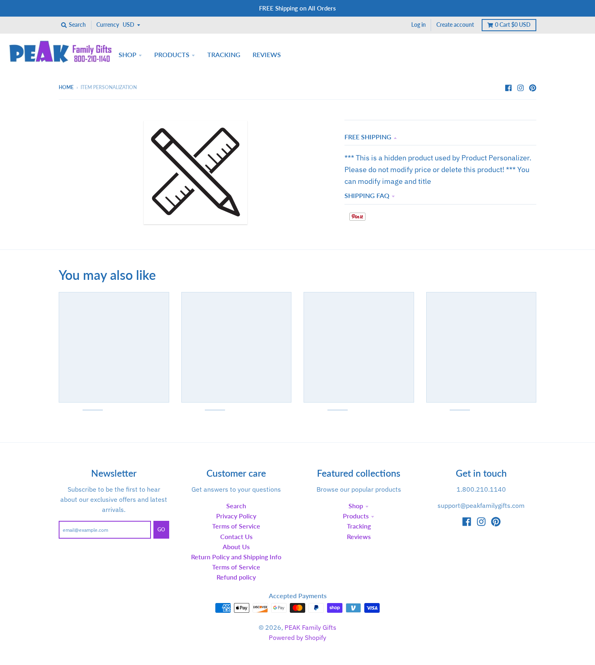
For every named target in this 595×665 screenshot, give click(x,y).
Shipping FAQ (366, 195)
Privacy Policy (236, 516)
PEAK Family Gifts (310, 627)
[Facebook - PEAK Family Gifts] (508, 87)
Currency (107, 24)
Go (161, 529)
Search (236, 505)
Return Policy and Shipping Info (236, 557)
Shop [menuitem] (127, 54)
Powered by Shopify (297, 637)
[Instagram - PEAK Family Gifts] (520, 87)
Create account (455, 24)
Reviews (359, 536)
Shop (355, 505)
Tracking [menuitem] (223, 54)
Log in (418, 24)
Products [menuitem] (171, 54)
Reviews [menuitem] (267, 54)
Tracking (359, 526)
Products (356, 516)
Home (66, 87)
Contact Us (236, 536)
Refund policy (236, 577)
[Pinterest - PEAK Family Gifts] (532, 87)
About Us (236, 546)
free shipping (367, 137)
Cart (513, 24)
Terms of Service (236, 526)
